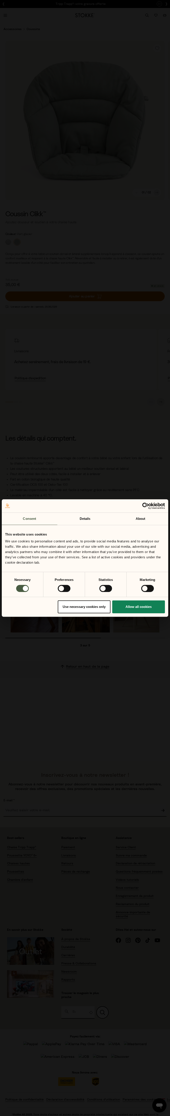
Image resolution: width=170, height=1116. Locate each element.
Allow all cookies (139, 607)
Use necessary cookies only (84, 607)
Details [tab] (85, 518)
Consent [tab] (29, 518)
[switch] (64, 588)
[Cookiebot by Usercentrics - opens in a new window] (145, 506)
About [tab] (140, 518)
